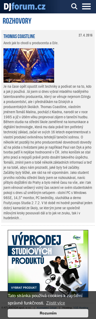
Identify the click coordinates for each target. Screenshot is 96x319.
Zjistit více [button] (55, 303)
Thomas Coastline (19, 35)
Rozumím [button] (48, 313)
